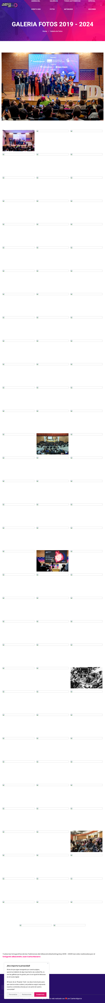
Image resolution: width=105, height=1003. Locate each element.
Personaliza (13, 994)
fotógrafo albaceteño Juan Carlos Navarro (22, 956)
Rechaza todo (26, 994)
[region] (26, 980)
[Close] (47, 963)
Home (45, 31)
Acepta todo (40, 994)
